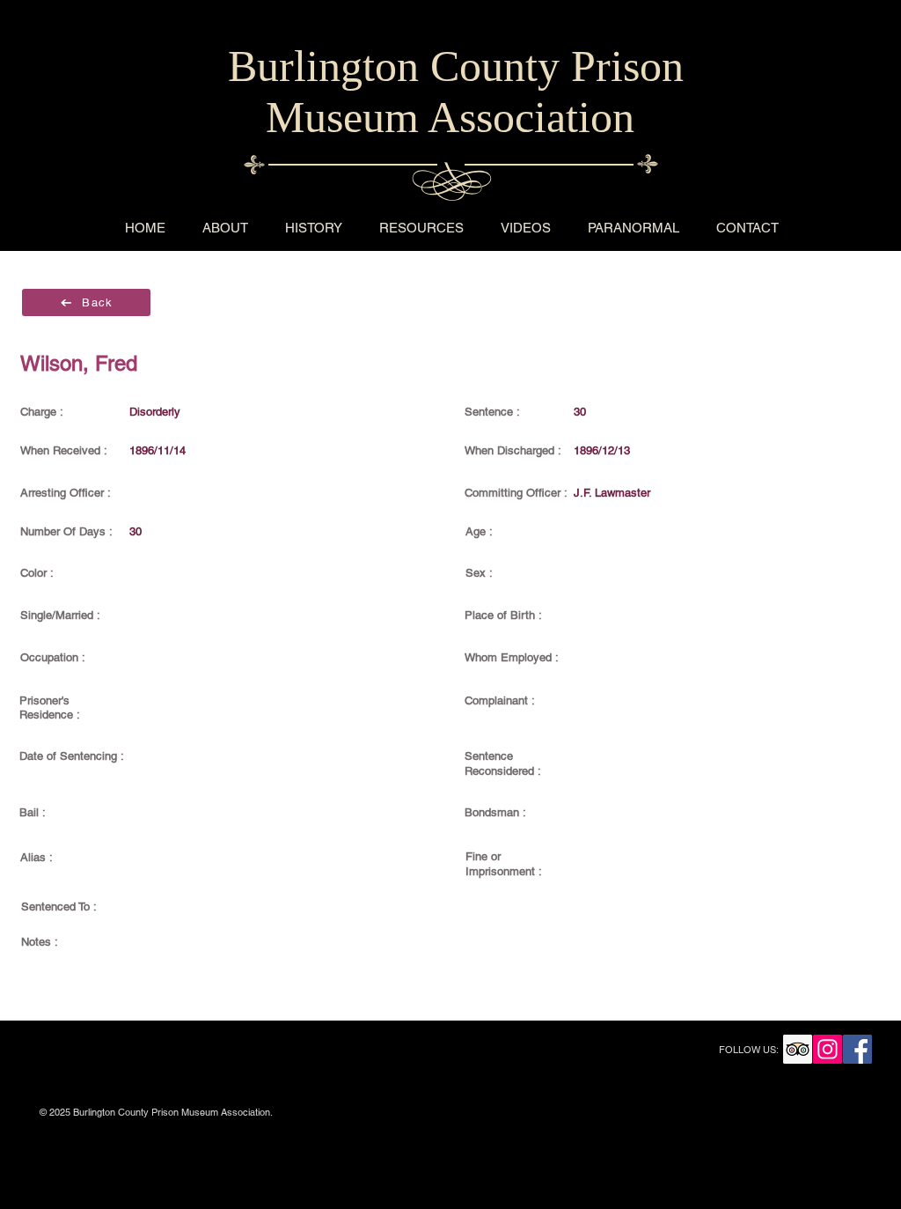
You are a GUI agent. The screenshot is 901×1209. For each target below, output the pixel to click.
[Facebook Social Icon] (857, 1049)
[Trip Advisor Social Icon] (797, 1049)
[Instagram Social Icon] (827, 1049)
